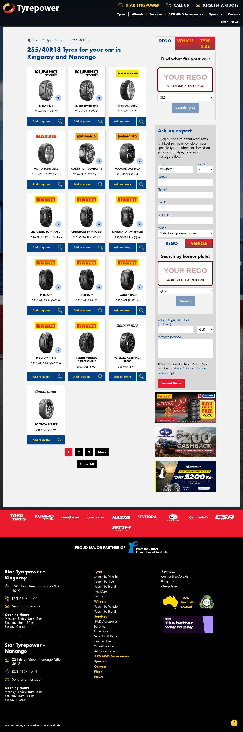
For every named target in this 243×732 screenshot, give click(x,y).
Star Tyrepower (142, 5)
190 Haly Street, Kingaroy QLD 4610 (35, 588)
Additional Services (106, 651)
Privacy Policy (181, 368)
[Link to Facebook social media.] (234, 723)
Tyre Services (102, 641)
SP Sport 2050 (127, 105)
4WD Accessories (105, 622)
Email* (162, 202)
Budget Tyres (169, 581)
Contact (234, 14)
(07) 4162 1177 (24, 598)
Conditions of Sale (50, 725)
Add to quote (41, 121)
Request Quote (171, 383)
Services (155, 14)
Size (160, 164)
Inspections (101, 631)
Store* (162, 228)
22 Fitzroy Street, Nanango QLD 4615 (36, 661)
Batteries (99, 626)
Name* (162, 177)
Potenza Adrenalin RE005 (127, 359)
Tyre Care (100, 592)
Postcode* (164, 215)
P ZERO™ (46, 295)
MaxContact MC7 (127, 168)
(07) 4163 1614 (24, 671)
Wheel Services (104, 646)
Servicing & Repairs (107, 636)
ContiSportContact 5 (86, 168)
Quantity (202, 164)
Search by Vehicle (106, 577)
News (235, 21)
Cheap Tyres (169, 586)
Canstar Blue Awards (174, 576)
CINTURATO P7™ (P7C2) (46, 231)
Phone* (162, 190)
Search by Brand (105, 587)
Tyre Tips (100, 596)
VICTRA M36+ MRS (46, 168)
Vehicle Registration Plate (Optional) (174, 322)
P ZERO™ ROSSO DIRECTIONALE (87, 359)
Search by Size (104, 582)
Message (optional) (170, 337)
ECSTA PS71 (46, 105)
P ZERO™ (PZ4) (127, 295)
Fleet (224, 21)
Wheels (137, 14)
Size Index (168, 572)
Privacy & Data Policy (27, 725)
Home (35, 40)
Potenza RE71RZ (46, 424)
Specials (215, 14)
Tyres (121, 14)
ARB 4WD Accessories (185, 14)
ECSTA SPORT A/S (86, 105)
